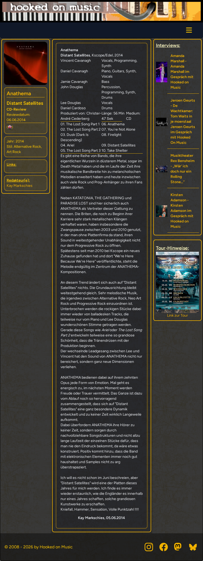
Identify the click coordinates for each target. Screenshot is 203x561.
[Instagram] (149, 547)
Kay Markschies (20, 185)
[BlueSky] (193, 547)
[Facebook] (163, 547)
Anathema (19, 93)
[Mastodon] (178, 547)
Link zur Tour (177, 315)
